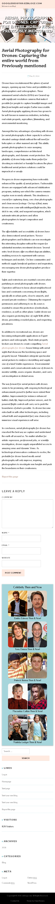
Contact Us (15, 901)
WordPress (32, 883)
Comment (7, 497)
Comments (8, 883)
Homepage (6, 781)
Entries (32, 878)
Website (6, 558)
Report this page (10, 476)
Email (5, 545)
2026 (4, 847)
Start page (6, 788)
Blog (4, 862)
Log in (4, 774)
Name (5, 533)
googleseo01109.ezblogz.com (22, 3)
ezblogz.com (27, 896)
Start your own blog (9, 795)
